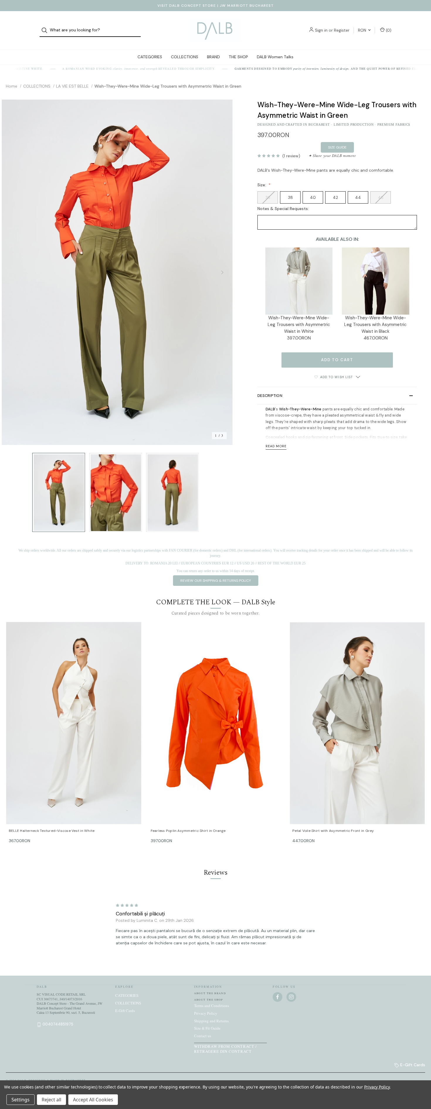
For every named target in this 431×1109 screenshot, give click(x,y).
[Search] (46, 30)
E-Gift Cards (125, 1010)
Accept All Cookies (93, 1099)
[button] (337, 396)
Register (341, 30)
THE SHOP (238, 56)
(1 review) (291, 155)
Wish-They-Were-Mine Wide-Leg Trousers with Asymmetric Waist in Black (375, 324)
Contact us (202, 1035)
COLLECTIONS (184, 56)
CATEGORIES (150, 56)
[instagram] (291, 996)
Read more (276, 446)
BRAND (213, 56)
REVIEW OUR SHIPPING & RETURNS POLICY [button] (215, 580)
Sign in (321, 30)
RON (362, 30)
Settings (20, 1099)
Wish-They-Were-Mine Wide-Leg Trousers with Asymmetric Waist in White (299, 324)
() (388, 30)
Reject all (51, 1099)
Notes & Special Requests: (283, 208)
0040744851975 (58, 1024)
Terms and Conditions (211, 1005)
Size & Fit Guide (207, 1028)
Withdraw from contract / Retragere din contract (225, 1049)
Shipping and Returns (211, 1020)
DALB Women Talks (275, 56)
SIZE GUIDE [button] (337, 147)
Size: (262, 184)
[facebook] (277, 996)
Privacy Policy (205, 1013)
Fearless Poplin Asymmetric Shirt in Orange (188, 831)
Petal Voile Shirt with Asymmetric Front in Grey (333, 831)
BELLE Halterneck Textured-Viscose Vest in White (51, 831)
